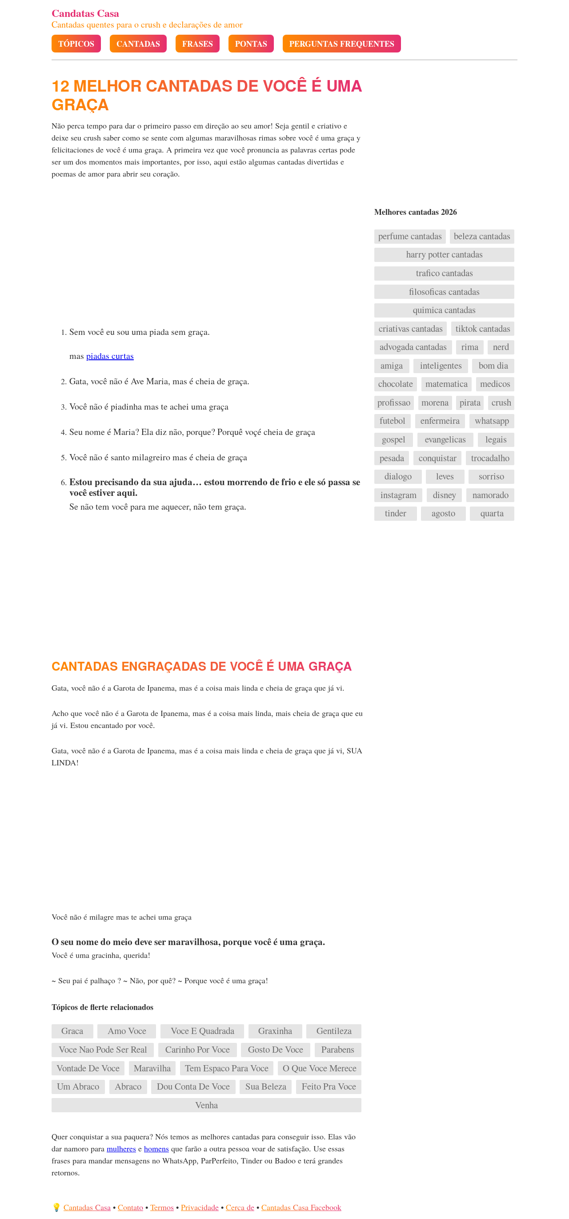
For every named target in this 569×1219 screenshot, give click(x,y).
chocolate (395, 383)
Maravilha (152, 1068)
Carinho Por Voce (197, 1049)
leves (445, 476)
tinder (395, 513)
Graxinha (275, 1031)
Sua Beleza (265, 1086)
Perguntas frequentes (341, 43)
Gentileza (334, 1031)
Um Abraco (78, 1086)
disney (444, 495)
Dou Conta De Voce (193, 1086)
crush (501, 402)
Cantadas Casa (87, 1207)
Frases (197, 43)
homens (156, 1148)
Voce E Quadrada (202, 1031)
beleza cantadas (482, 236)
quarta (492, 513)
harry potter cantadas (444, 254)
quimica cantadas (444, 310)
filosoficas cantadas (444, 291)
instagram (399, 495)
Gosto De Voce (275, 1049)
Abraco (128, 1086)
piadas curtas (110, 356)
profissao (393, 402)
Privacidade (200, 1207)
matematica (446, 383)
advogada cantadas (413, 347)
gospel (393, 439)
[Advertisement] (208, 255)
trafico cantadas (444, 273)
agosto (443, 513)
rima (469, 347)
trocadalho (490, 458)
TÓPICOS (76, 43)
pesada (392, 458)
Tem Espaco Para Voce (226, 1068)
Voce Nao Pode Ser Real (103, 1049)
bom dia (493, 365)
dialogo (398, 476)
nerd (501, 347)
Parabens (337, 1049)
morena (435, 402)
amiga (392, 365)
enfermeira (440, 420)
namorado (491, 495)
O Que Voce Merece (320, 1068)
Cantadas (138, 43)
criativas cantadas (411, 328)
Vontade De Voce (88, 1068)
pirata (470, 402)
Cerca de (240, 1207)
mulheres (121, 1148)
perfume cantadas (410, 236)
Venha (206, 1105)
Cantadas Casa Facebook (301, 1207)
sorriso (491, 476)
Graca (72, 1031)
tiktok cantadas (483, 328)
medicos (495, 383)
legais (496, 439)
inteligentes (441, 365)
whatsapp (492, 420)
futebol (392, 420)
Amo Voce (127, 1031)
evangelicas (445, 439)
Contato (130, 1207)
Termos (162, 1207)
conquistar (438, 458)
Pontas (251, 43)
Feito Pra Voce (329, 1086)
